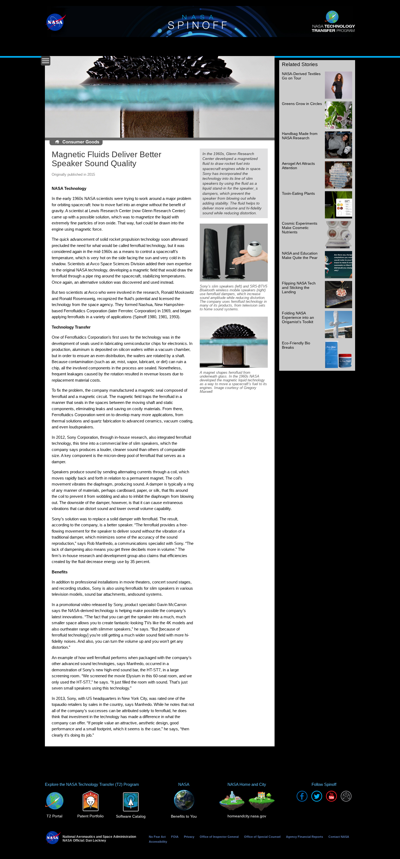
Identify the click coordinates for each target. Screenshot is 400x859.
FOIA (175, 836)
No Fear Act (157, 836)
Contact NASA (338, 836)
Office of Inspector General (219, 836)
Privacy (189, 836)
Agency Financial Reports (304, 836)
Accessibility (158, 841)
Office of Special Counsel (262, 836)
